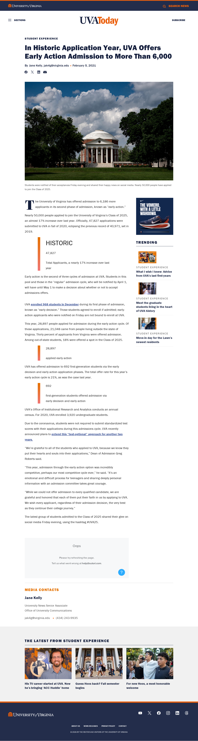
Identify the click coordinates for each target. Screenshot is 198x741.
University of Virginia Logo (25, 6)
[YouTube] (140, 714)
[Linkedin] (177, 714)
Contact (123, 726)
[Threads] (187, 714)
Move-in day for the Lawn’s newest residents (154, 340)
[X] (149, 714)
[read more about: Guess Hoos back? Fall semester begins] (98, 663)
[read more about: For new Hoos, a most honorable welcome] (149, 663)
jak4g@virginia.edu (56, 65)
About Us (75, 726)
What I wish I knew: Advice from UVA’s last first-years (154, 273)
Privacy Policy (108, 726)
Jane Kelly (33, 597)
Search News (179, 6)
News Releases (91, 726)
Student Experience (41, 38)
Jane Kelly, (36, 65)
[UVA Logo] (31, 714)
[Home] (99, 21)
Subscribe (178, 20)
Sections (20, 20)
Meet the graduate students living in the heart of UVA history (154, 307)
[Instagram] (168, 714)
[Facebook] (159, 714)
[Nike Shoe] (154, 216)
